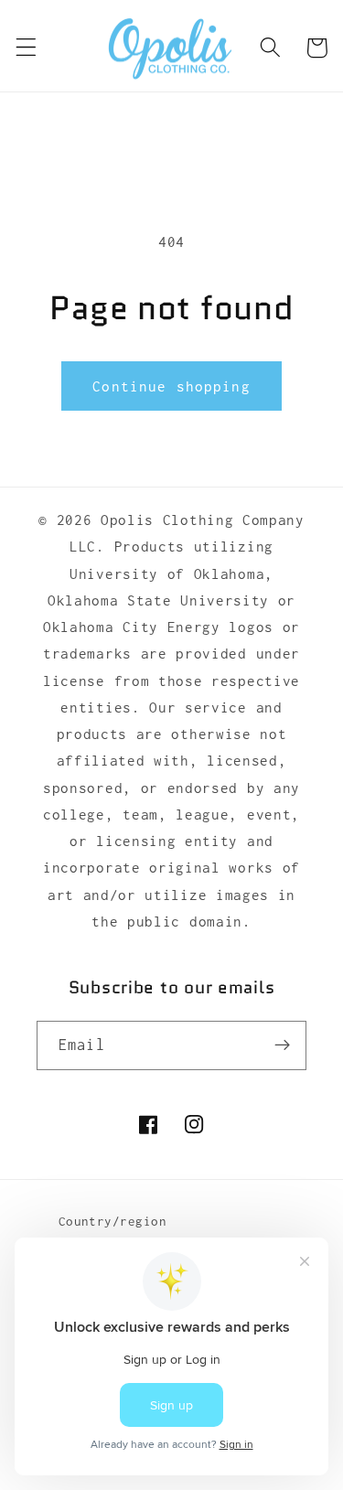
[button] (26, 48)
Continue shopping (171, 386)
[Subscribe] (282, 1045)
